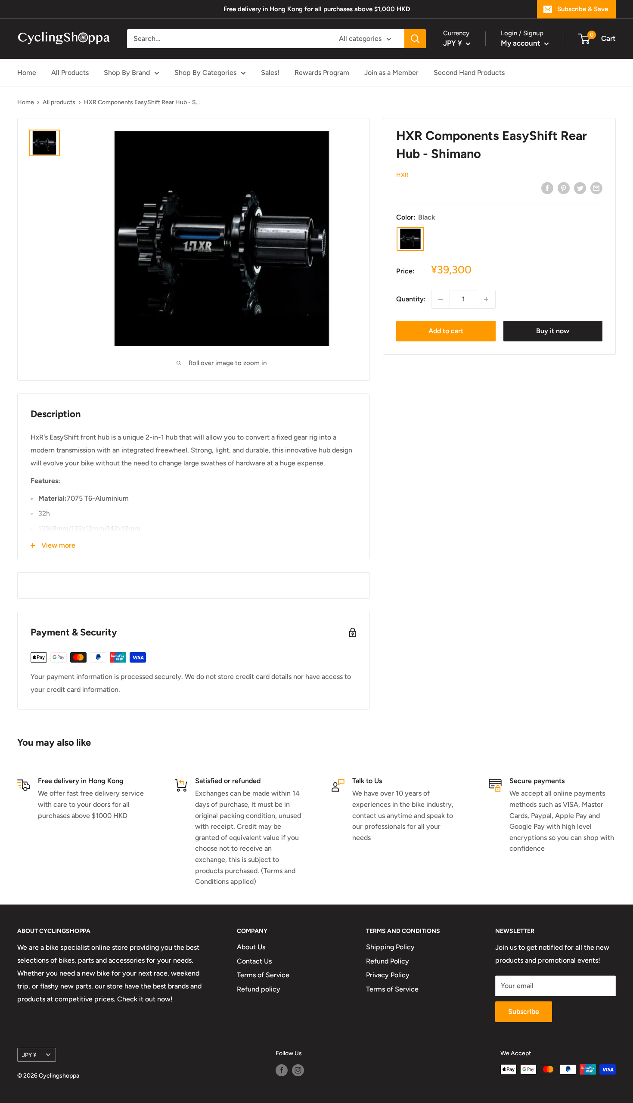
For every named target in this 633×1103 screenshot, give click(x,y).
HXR (402, 175)
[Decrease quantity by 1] (440, 299)
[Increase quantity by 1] (486, 299)
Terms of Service (263, 975)
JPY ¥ (29, 1054)
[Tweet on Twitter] (580, 187)
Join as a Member (391, 72)
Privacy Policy (388, 975)
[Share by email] (596, 187)
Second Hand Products (469, 72)
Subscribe (523, 1011)
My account (521, 43)
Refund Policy (387, 961)
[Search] (415, 38)
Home (26, 72)
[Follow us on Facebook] (282, 1070)
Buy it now (552, 331)
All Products (70, 72)
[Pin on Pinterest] (564, 187)
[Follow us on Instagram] (298, 1070)
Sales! (270, 72)
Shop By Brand (127, 72)
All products (59, 102)
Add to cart (445, 331)
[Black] (410, 239)
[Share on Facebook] (547, 187)
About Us (251, 947)
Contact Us (254, 961)
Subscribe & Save (582, 9)
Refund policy (258, 989)
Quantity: (411, 299)
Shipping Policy (390, 947)
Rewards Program (322, 72)
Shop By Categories (205, 72)
